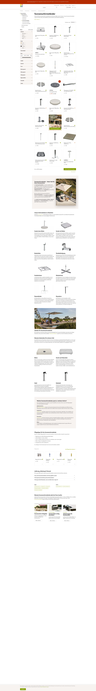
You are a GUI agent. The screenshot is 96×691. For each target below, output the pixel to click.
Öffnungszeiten (56, 5)
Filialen (70, 5)
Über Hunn (62, 5)
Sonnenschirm (40, 214)
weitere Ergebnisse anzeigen (70, 169)
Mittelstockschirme (41, 407)
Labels (22, 83)
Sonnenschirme (33, 10)
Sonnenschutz (27, 10)
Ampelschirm (24, 17)
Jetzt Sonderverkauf (31, 1)
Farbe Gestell (23, 50)
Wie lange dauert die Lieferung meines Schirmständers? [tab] (44, 477)
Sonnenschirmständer (25, 20)
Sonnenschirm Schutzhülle (26, 23)
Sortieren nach (67, 22)
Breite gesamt (23, 69)
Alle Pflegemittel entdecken (70, 449)
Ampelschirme (39, 411)
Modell (22, 60)
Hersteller (22, 80)
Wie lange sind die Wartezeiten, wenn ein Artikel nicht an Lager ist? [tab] (46, 479)
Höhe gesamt (23, 72)
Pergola (23, 26)
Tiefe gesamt (23, 74)
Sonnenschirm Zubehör (45, 488)
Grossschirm (48, 486)
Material (22, 31)
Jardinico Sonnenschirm (66, 486)
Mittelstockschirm (37, 486)
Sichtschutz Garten (25, 25)
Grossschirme (39, 417)
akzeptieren (23, 689)
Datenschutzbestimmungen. (44, 686)
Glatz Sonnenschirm (59, 486)
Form (22, 66)
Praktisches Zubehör (53, 333)
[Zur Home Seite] (21, 5)
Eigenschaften (23, 77)
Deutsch (73, 5)
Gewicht (22, 63)
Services (66, 5)
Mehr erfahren (37, 19)
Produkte (21, 10)
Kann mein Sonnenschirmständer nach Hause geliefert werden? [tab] (46, 475)
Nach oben (73, 171)
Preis (21, 53)
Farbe (22, 41)
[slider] (21, 57)
